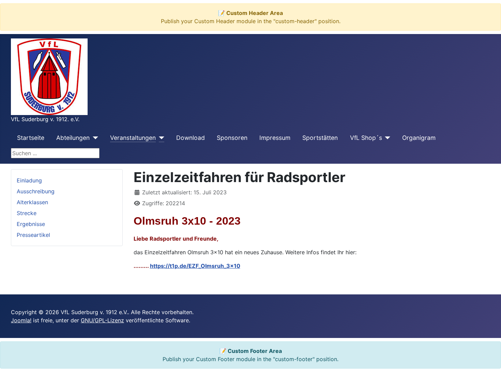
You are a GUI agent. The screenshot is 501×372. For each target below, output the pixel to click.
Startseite (30, 137)
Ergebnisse (31, 224)
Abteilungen (73, 137)
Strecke (26, 213)
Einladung (29, 180)
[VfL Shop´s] (386, 137)
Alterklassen (32, 202)
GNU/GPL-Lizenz (102, 320)
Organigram (419, 137)
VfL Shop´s (366, 137)
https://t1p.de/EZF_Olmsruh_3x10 (195, 265)
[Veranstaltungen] (160, 137)
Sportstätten (320, 137)
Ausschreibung (36, 191)
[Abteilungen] (94, 137)
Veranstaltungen (133, 137)
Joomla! (21, 320)
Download (190, 137)
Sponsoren (232, 137)
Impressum (274, 137)
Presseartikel (33, 234)
